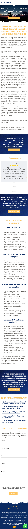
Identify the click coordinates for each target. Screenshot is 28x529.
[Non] (26, 523)
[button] (23, 2)
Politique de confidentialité (14, 508)
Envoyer (13, 493)
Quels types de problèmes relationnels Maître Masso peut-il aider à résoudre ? (14, 402)
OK (14, 526)
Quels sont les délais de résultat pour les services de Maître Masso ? (14, 412)
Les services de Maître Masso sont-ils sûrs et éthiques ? (13, 416)
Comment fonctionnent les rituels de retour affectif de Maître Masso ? (13, 407)
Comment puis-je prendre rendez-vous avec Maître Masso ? (14, 421)
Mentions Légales (14, 506)
